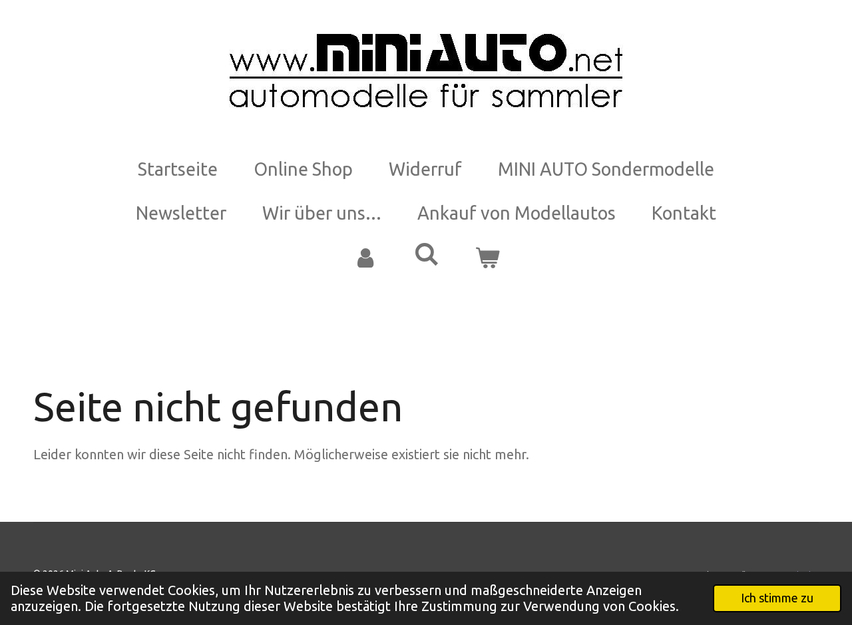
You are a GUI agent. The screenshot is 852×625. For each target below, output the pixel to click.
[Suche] (426, 254)
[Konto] (364, 258)
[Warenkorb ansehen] (487, 258)
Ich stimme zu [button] (777, 597)
